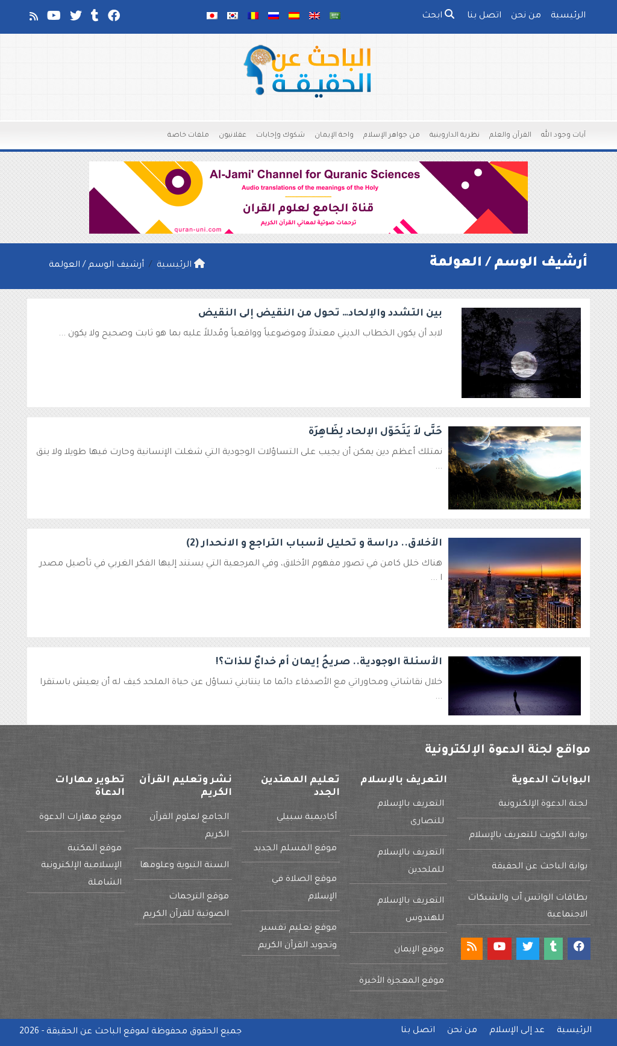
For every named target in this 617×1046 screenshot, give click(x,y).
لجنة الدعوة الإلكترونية (542, 804)
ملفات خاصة (188, 136)
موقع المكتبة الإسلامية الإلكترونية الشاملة (81, 866)
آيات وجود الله (563, 136)
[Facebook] (113, 19)
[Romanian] (253, 17)
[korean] (232, 17)
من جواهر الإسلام (391, 136)
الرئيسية (568, 16)
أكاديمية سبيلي (307, 818)
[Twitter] (75, 19)
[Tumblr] (94, 19)
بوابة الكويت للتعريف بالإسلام (528, 836)
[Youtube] (53, 19)
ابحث (433, 16)
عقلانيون (232, 136)
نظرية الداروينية (455, 136)
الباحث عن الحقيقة (83, 1032)
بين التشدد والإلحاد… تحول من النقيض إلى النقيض (320, 313)
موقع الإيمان (419, 950)
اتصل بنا (484, 16)
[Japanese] (212, 17)
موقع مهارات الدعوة (80, 818)
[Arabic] (335, 17)
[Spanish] (294, 17)
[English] (314, 17)
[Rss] (33, 19)
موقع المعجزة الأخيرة (401, 981)
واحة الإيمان (334, 136)
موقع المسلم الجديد (295, 849)
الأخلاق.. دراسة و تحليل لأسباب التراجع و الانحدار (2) (314, 543)
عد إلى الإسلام (517, 1031)
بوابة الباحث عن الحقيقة (539, 867)
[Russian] (273, 17)
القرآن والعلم (510, 136)
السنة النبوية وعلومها (184, 866)
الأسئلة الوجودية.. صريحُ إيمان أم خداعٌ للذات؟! (329, 662)
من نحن (526, 16)
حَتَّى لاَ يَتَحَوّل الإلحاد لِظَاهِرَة (375, 432)
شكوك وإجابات (280, 136)
